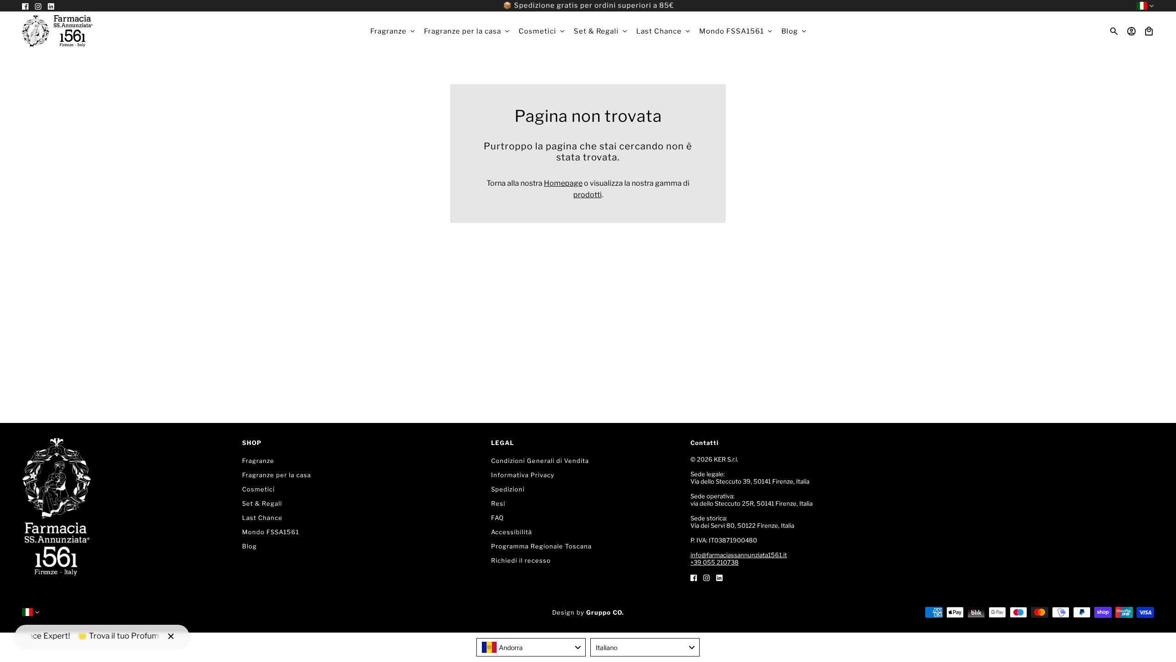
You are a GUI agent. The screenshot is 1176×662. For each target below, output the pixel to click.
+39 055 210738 (714, 562)
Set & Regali (262, 503)
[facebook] (694, 577)
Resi (498, 503)
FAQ (497, 517)
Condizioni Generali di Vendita (540, 460)
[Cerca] (1114, 31)
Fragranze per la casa (276, 475)
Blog (249, 546)
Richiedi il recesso (521, 560)
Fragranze (258, 460)
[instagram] (706, 577)
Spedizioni (508, 489)
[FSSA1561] (57, 31)
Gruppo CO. (605, 612)
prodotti (587, 194)
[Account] (1131, 31)
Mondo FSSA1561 (270, 532)
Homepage (563, 183)
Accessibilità (511, 532)
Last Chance (262, 517)
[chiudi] (171, 636)
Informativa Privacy (522, 475)
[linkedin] (719, 577)
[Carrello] (1149, 31)
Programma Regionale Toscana (541, 546)
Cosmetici (258, 489)
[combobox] (531, 647)
